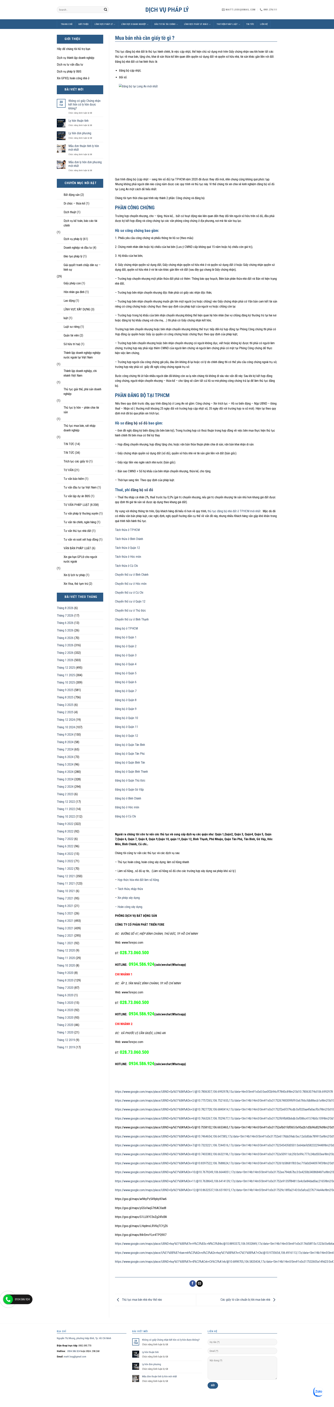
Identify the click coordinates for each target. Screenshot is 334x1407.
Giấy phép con (72, 283)
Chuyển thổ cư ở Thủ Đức (130, 610)
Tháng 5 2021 (65, 913)
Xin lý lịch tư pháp (74, 575)
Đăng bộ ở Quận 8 (125, 700)
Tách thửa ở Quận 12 (127, 548)
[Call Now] (8, 1299)
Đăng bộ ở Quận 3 (125, 655)
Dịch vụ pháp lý (167, 10)
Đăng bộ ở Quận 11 (126, 727)
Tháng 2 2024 (65, 786)
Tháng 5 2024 (65, 764)
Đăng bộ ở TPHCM (126, 628)
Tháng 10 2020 (66, 965)
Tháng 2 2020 (65, 1025)
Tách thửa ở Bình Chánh (129, 539)
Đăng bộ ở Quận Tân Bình (130, 745)
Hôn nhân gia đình (74, 292)
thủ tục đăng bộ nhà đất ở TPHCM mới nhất (234, 511)
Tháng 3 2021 (65, 928)
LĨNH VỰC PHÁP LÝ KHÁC (196, 24)
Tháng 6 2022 (65, 846)
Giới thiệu (83, 24)
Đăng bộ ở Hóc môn (127, 807)
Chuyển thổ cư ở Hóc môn (131, 584)
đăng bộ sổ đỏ (136, 423)
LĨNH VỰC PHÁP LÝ (104, 24)
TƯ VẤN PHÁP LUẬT (76, 505)
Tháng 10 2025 (66, 682)
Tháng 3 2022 (65, 861)
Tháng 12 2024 (66, 720)
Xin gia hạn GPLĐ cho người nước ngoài (80, 559)
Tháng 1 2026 (65, 660)
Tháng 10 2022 (66, 816)
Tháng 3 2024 (65, 779)
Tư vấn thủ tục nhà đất (77, 531)
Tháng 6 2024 (65, 757)
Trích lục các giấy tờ (76, 461)
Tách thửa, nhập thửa (130, 889)
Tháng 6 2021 (65, 906)
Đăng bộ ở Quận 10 (126, 718)
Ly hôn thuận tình (78, 121)
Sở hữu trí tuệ (72, 344)
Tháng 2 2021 (65, 935)
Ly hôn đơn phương (79, 133)
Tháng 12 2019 (66, 1040)
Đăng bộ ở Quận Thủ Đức (130, 780)
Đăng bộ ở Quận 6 (125, 682)
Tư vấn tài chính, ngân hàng (80, 522)
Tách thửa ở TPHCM (127, 530)
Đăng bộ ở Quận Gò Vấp (129, 789)
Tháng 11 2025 (66, 675)
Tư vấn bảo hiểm (74, 479)
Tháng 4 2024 (65, 772)
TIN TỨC (250, 24)
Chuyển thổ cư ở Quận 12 (130, 601)
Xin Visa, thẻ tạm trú (76, 584)
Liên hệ (264, 24)
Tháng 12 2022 (66, 802)
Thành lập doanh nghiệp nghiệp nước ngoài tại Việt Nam (82, 355)
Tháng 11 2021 (66, 883)
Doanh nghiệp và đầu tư (78, 247)
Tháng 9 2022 (65, 824)
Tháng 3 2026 (65, 645)
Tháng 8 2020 (65, 980)
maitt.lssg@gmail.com (75, 1356)
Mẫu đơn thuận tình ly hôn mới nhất (83, 147)
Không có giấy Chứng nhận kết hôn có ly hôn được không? (84, 104)
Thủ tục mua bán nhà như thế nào (141, 1299)
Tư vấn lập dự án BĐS (77, 496)
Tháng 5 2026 (65, 630)
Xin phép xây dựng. (129, 898)
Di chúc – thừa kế (74, 203)
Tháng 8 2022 (65, 831)
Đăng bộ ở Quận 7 (125, 691)
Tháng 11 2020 (66, 958)
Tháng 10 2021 (66, 891)
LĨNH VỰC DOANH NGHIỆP (133, 24)
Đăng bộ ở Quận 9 (125, 709)
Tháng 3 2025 (65, 705)
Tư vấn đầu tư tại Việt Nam (80, 487)
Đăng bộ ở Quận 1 (125, 637)
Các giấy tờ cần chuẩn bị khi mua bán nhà (246, 1299)
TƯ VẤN (68, 470)
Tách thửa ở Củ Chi (126, 566)
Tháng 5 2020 (65, 1003)
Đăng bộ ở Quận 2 (125, 646)
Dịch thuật (70, 212)
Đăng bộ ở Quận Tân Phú (130, 753)
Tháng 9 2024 (65, 734)
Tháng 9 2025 (65, 690)
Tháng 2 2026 (65, 653)
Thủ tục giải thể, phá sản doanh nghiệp (82, 391)
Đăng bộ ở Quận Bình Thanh (131, 771)
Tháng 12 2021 (66, 876)
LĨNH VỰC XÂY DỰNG (77, 309)
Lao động (69, 301)
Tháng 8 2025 (65, 697)
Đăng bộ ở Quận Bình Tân (130, 762)
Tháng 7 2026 (65, 615)
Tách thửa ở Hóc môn (128, 557)
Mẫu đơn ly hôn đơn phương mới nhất (85, 164)
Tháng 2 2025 (65, 712)
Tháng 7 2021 (65, 898)
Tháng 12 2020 (66, 950)
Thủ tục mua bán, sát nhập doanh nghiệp (79, 428)
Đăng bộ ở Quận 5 (125, 673)
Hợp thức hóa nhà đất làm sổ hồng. (138, 880)
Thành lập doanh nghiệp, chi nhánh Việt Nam (80, 373)
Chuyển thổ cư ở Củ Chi (129, 592)
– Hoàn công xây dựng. (129, 907)
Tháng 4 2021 (65, 921)
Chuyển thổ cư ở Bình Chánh (131, 574)
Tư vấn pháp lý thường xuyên (81, 513)
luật (66, 318)
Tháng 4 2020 (65, 1010)
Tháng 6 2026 (65, 623)
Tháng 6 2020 (65, 995)
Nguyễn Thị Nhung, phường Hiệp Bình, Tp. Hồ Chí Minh (84, 1338)
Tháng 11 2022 (66, 809)
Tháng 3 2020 (65, 1017)
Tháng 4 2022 (65, 854)
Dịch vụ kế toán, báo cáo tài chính (80, 223)
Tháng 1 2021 (65, 943)
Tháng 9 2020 (65, 973)
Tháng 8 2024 (65, 742)
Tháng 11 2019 (66, 1047)
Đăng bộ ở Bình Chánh (128, 798)
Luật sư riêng (72, 327)
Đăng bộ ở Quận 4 (125, 664)
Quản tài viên (71, 335)
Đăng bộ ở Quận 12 (126, 736)
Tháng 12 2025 (66, 667)
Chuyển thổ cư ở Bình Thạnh (132, 619)
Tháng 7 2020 (65, 988)
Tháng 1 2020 (65, 1032)
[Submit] (105, 9)
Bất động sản (72, 195)
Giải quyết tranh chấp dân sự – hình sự (82, 267)
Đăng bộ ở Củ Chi (125, 816)
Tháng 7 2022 (65, 839)
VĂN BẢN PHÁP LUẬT (77, 548)
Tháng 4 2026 (65, 638)
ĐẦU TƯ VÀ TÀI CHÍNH (164, 24)
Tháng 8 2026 (65, 608)
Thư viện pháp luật (227, 24)
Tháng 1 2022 (65, 868)
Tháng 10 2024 (66, 727)
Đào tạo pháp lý (73, 256)
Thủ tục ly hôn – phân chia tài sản (81, 410)
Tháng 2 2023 (65, 794)
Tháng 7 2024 (65, 749)
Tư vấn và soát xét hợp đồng (81, 539)
